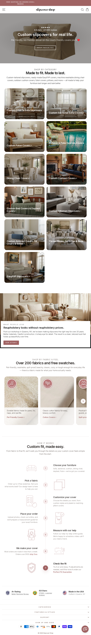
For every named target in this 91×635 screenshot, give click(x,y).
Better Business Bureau (20, 594)
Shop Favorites (45, 47)
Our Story (11, 342)
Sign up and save (45, 622)
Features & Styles (45, 612)
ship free (33, 554)
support (44, 617)
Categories (45, 607)
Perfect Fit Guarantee (62, 572)
